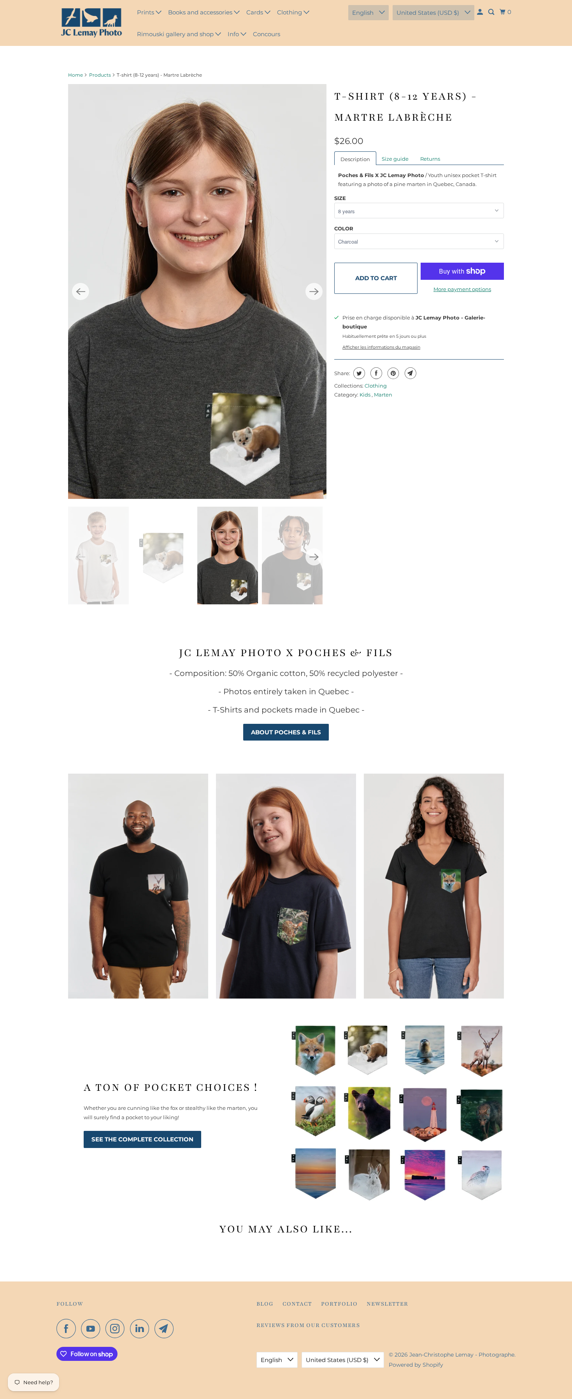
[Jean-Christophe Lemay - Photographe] (91, 23)
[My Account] (480, 12)
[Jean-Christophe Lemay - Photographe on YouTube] (92, 1328)
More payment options (462, 289)
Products (100, 75)
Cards (255, 12)
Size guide (395, 159)
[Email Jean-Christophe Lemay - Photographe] (166, 1328)
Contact (297, 1304)
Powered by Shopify (416, 1364)
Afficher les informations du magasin (381, 347)
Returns (430, 159)
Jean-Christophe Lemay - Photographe (461, 1354)
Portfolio (339, 1304)
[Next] (314, 291)
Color (343, 228)
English (363, 12)
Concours (266, 34)
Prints (146, 12)
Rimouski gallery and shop (176, 34)
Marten (383, 394)
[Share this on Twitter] (358, 373)
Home (75, 75)
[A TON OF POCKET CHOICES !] (397, 1111)
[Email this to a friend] (409, 373)
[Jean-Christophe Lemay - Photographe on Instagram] (117, 1328)
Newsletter (387, 1304)
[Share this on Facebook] (375, 373)
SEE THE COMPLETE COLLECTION (142, 1139)
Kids (366, 394)
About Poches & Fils (286, 732)
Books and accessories (201, 12)
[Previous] (80, 291)
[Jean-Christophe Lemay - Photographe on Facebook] (68, 1328)
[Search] (492, 12)
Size (340, 198)
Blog (265, 1304)
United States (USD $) (429, 12)
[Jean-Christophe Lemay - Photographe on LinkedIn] (141, 1328)
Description (355, 159)
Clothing (290, 12)
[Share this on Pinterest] (392, 373)
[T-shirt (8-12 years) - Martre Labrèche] (197, 291)
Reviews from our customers (308, 1325)
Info (234, 34)
